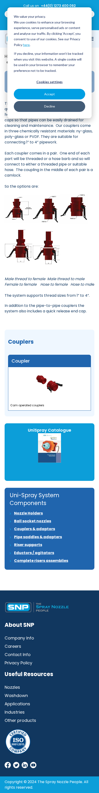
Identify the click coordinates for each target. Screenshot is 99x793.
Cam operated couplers (27, 405)
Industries (15, 712)
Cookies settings (49, 82)
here (26, 45)
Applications (17, 704)
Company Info (19, 638)
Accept (49, 94)
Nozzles (12, 687)
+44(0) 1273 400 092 (58, 5)
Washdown (16, 695)
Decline (49, 106)
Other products (20, 720)
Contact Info (18, 654)
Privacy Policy (18, 663)
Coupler (21, 361)
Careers (13, 646)
